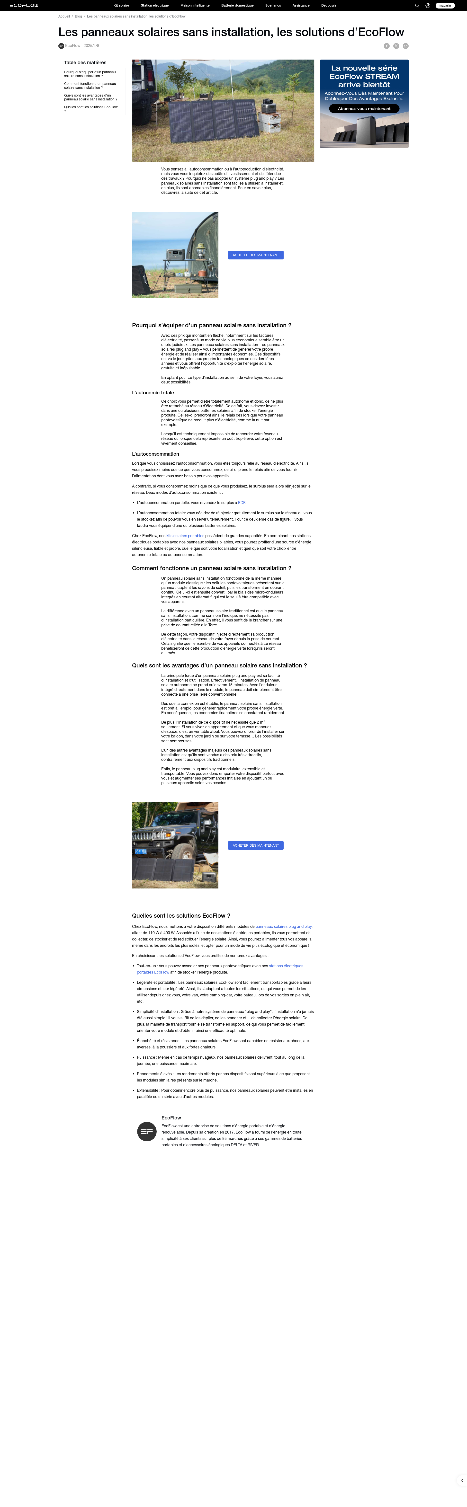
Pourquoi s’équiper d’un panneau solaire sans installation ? (90, 74)
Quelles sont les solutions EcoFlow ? (91, 109)
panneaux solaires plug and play (284, 926)
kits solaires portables (185, 535)
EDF (241, 502)
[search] (417, 5)
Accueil (64, 16)
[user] (427, 5)
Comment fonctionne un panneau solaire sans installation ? (90, 85)
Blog (78, 16)
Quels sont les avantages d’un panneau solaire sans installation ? (90, 97)
